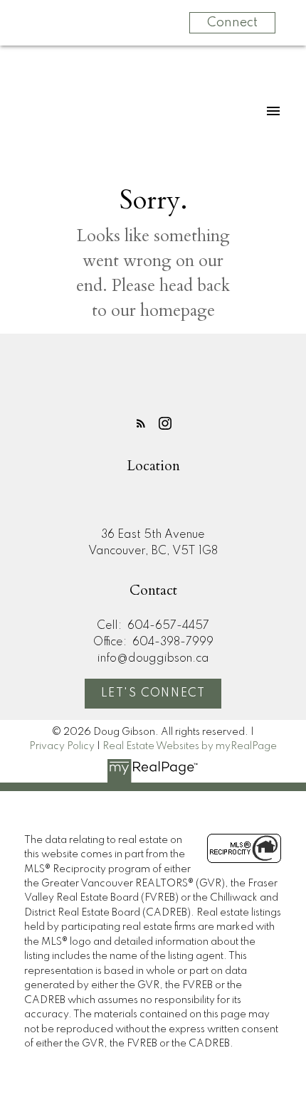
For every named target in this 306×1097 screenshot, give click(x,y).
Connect (232, 22)
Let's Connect (153, 693)
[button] (140, 423)
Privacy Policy (62, 746)
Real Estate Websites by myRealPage (189, 746)
